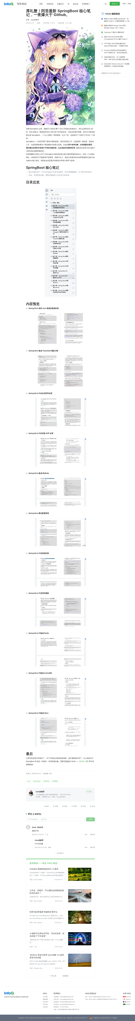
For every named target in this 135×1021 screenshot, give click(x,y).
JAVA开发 (46, 781)
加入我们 (45, 1004)
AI (68, 4)
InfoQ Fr (128, 1002)
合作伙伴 (45, 1002)
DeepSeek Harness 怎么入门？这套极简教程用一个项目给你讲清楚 (116, 65)
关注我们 (45, 1007)
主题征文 (60, 4)
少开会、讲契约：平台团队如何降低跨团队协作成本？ (47, 891)
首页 (41, 4)
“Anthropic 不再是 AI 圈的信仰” (114, 32)
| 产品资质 (114, 1018)
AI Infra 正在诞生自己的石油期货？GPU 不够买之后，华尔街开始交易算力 (116, 51)
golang (75, 4)
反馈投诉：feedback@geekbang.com (64, 1002)
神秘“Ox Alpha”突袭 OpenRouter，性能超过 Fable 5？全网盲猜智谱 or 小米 (116, 20)
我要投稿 (45, 999)
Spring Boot (36, 781)
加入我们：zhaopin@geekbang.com (64, 1004)
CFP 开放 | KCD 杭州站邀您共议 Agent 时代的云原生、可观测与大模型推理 (116, 45)
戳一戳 (84, 761)
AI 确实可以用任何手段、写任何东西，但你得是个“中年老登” (47, 934)
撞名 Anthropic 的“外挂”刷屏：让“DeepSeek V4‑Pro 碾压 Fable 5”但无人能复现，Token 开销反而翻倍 (116, 38)
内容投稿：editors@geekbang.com (64, 996)
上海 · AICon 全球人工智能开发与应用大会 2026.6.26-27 (101, 999)
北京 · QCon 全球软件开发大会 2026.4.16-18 (98, 996)
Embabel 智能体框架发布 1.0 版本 (44, 869)
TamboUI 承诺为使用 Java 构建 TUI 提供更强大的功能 (47, 956)
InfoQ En (128, 996)
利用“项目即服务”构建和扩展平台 (43, 912)
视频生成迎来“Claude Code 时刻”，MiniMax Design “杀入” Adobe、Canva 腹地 (116, 27)
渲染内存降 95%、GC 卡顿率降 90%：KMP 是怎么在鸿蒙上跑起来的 (116, 58)
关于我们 (45, 996)
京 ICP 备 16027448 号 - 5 (80, 1018)
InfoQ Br (128, 1004)
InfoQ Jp (128, 999)
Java (28, 781)
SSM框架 (55, 781)
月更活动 (50, 4)
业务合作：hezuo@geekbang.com (63, 999)
